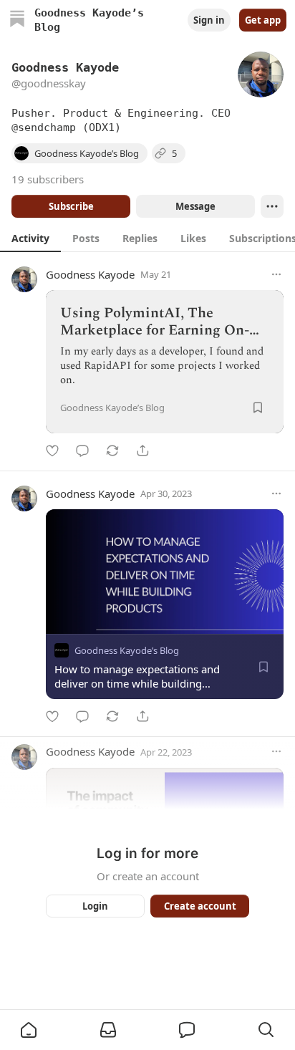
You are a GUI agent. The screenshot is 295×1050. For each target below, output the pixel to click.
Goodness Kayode (90, 274)
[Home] (17, 20)
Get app (263, 20)
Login (95, 906)
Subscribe (71, 206)
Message (195, 206)
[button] (28, 1029)
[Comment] (82, 450)
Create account (200, 906)
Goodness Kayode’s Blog (126, 650)
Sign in (209, 20)
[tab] (30, 237)
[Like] (52, 450)
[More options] (276, 274)
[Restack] (112, 450)
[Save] (257, 407)
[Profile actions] (272, 206)
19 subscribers (47, 179)
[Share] (142, 450)
